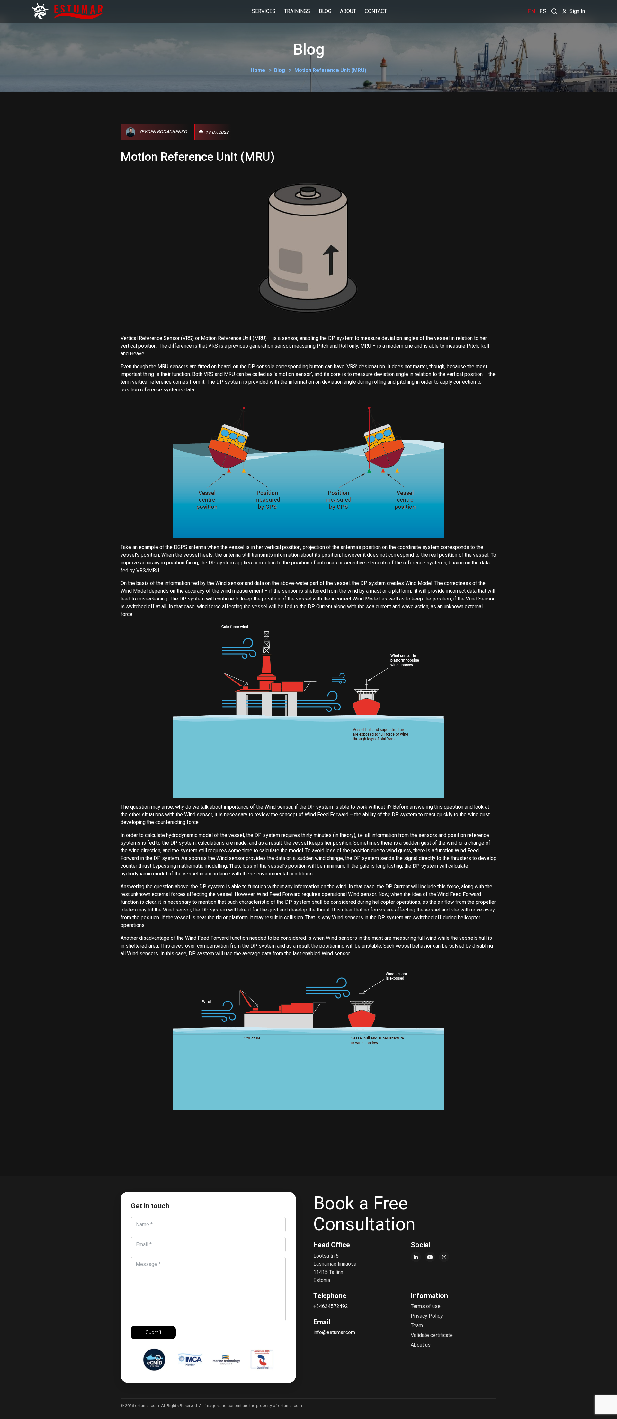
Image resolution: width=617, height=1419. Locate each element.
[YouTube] (430, 1257)
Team (417, 1326)
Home (258, 70)
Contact (376, 11)
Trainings (297, 11)
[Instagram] (444, 1257)
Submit (153, 1332)
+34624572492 (330, 1306)
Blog (279, 70)
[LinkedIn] (416, 1257)
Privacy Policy (427, 1316)
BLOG (325, 11)
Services (263, 11)
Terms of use (426, 1306)
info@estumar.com (334, 1332)
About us (421, 1345)
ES (542, 11)
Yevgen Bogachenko (162, 131)
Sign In (576, 11)
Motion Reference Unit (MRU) (198, 157)
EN (531, 11)
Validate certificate (432, 1335)
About (348, 11)
